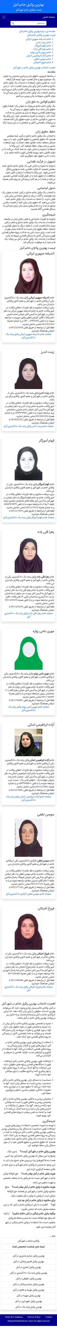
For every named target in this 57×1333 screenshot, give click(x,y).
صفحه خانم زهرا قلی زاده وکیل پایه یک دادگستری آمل (28, 615)
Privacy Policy (34, 1317)
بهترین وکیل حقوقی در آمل (28, 1278)
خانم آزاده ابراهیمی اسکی (38, 55)
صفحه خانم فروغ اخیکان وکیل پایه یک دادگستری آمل (28, 988)
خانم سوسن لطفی (42, 59)
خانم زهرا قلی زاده (42, 49)
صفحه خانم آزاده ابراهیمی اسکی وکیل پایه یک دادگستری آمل (28, 798)
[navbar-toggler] (4, 17)
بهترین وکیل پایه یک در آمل (28, 1307)
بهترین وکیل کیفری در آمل (28, 1267)
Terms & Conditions (14, 1317)
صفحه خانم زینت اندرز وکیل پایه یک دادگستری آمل (29, 426)
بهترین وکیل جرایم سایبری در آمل (28, 1256)
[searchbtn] (13, 23)
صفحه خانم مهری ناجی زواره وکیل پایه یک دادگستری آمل (28, 708)
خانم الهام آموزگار (43, 45)
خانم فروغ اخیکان (42, 62)
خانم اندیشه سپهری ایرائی (38, 39)
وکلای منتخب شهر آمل (28, 1241)
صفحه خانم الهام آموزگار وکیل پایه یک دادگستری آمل (28, 517)
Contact (48, 1317)
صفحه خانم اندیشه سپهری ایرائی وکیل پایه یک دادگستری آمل (28, 336)
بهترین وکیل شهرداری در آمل (28, 1301)
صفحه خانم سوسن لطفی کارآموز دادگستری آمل (28, 894)
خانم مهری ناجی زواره (40, 52)
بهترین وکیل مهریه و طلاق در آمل (28, 1290)
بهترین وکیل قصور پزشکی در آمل (28, 1261)
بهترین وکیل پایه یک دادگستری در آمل (28, 1273)
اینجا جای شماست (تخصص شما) (28, 1246)
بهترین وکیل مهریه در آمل (28, 1295)
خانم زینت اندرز (43, 42)
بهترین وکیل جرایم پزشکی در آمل (28, 1284)
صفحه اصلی (49, 17)
